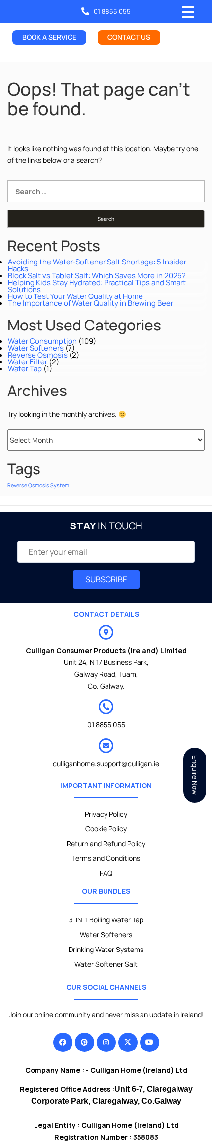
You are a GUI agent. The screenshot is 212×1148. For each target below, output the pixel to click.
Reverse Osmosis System (38, 485)
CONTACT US (128, 37)
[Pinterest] (84, 1042)
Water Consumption (42, 341)
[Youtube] (149, 1042)
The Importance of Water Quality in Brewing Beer (90, 303)
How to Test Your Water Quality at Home (75, 296)
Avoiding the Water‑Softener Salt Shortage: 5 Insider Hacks (97, 265)
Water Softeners (36, 348)
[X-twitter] (128, 1042)
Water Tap (25, 368)
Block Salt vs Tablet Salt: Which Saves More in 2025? (97, 275)
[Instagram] (106, 1042)
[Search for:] (106, 191)
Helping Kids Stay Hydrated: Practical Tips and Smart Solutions (97, 286)
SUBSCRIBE (106, 579)
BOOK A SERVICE (49, 37)
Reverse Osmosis (38, 355)
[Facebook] (62, 1042)
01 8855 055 (106, 724)
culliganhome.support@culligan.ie (106, 763)
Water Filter (27, 362)
